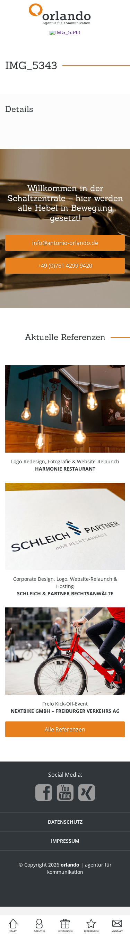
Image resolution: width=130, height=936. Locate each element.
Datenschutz (65, 822)
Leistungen (65, 931)
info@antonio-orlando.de (65, 243)
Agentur (39, 931)
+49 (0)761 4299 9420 (65, 266)
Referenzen (91, 931)
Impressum (65, 841)
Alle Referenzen (65, 729)
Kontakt (117, 931)
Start (13, 931)
